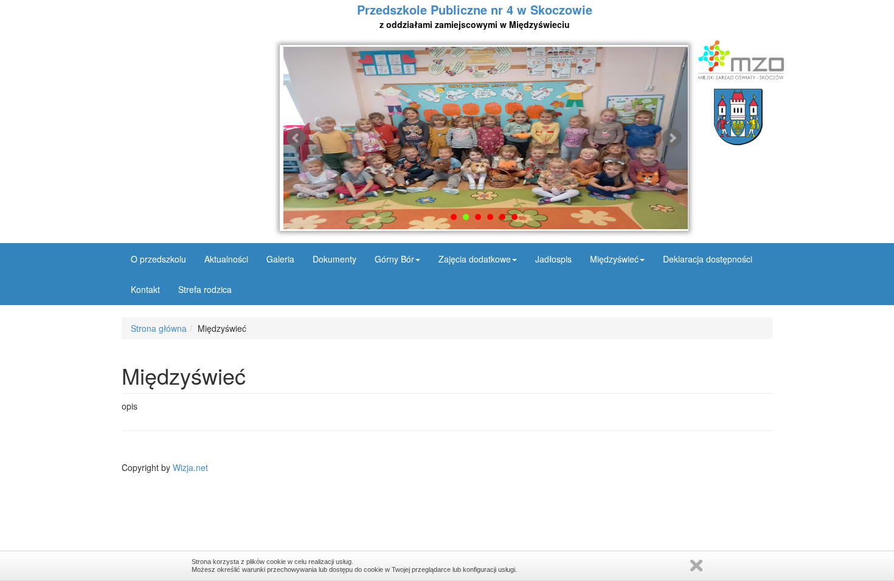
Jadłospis (553, 259)
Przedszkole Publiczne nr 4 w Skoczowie (474, 15)
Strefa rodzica (205, 289)
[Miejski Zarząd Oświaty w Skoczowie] (738, 60)
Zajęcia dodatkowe (474, 259)
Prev (296, 138)
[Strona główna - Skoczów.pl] (738, 117)
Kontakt (145, 289)
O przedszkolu (158, 259)
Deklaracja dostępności (707, 259)
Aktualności (226, 259)
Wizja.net (190, 467)
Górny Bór (394, 259)
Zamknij (696, 565)
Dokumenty (334, 259)
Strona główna (159, 328)
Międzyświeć (614, 259)
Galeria (280, 259)
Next (672, 138)
